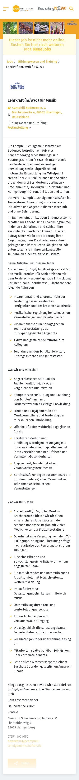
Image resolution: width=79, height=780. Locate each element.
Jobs (10, 61)
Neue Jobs (42, 49)
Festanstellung (18, 127)
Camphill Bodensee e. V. (29, 108)
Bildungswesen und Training (37, 61)
